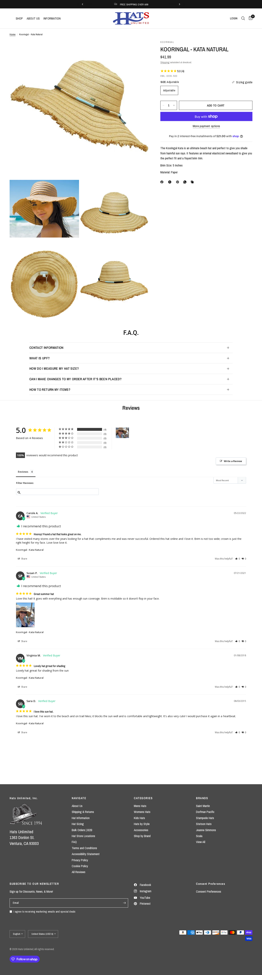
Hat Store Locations (83, 836)
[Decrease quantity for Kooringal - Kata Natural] (163, 105)
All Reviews (78, 872)
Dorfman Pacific (205, 812)
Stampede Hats (205, 818)
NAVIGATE (79, 798)
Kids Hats (139, 818)
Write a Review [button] (233, 461)
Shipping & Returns (83, 812)
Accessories (141, 830)
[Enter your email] (124, 903)
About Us (77, 806)
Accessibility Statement (86, 854)
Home (13, 34)
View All (200, 842)
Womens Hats (142, 812)
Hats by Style (142, 824)
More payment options (206, 126)
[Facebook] (162, 182)
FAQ (74, 842)
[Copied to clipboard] (193, 182)
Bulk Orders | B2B (82, 830)
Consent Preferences (208, 891)
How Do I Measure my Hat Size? (54, 368)
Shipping (164, 62)
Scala (199, 836)
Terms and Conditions (84, 848)
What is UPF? (39, 358)
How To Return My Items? (49, 389)
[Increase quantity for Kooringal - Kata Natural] (174, 105)
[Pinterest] (178, 182)
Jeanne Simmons (206, 830)
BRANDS (202, 798)
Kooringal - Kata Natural (30, 549)
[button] (237, 558)
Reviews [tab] (23, 472)
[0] (249, 18)
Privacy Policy (80, 860)
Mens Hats (140, 806)
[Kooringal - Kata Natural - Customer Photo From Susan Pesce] (122, 433)
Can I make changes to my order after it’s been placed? (75, 379)
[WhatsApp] (185, 182)
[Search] (243, 18)
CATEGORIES (143, 798)
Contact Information (46, 347)
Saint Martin (203, 806)
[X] (170, 182)
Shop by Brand (142, 836)
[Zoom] (140, 48)
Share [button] (24, 558)
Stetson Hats (204, 824)
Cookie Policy (80, 866)
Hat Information (81, 818)
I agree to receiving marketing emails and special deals (45, 911)
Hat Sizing (78, 824)
